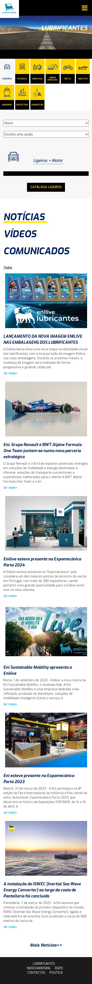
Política (56, 973)
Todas (7, 268)
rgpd (59, 968)
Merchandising (38, 968)
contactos (36, 973)
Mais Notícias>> (46, 945)
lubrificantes (44, 964)
